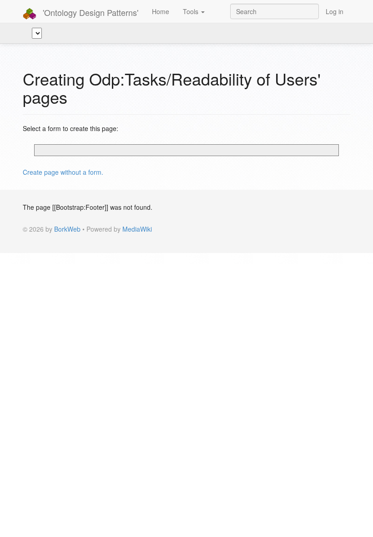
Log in (334, 11)
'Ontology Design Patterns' (89, 12)
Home (160, 11)
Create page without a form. (63, 172)
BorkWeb (67, 228)
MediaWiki (137, 228)
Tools (191, 11)
